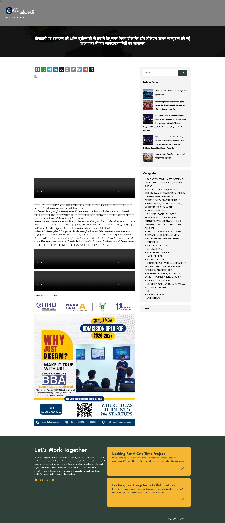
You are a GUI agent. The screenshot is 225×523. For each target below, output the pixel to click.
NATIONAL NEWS (51, 295)
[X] (61, 70)
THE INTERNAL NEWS (15, 17)
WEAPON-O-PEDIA (155, 295)
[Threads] (91, 70)
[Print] (67, 70)
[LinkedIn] (55, 70)
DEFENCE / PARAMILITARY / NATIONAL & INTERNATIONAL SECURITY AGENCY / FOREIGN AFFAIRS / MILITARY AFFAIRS (164, 235)
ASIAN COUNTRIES (155, 211)
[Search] (182, 73)
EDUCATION (152, 242)
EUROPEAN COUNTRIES (157, 246)
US (148, 291)
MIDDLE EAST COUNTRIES (158, 253)
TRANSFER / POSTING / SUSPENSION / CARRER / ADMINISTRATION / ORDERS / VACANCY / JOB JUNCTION (164, 277)
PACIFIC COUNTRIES (156, 260)
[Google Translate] (79, 70)
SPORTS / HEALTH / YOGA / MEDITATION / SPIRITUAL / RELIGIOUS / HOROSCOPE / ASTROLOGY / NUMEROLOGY (165, 266)
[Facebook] (37, 70)
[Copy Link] (73, 70)
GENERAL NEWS (154, 249)
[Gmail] (85, 70)
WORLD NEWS (153, 298)
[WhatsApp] (43, 70)
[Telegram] (49, 70)
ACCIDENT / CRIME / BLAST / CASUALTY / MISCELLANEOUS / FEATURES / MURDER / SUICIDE (165, 182)
